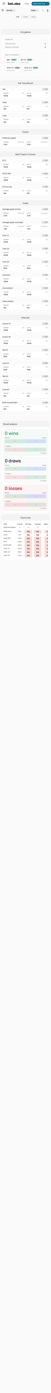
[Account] (48, 10)
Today (26, 4)
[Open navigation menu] (3, 3)
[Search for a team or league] (43, 10)
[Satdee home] (14, 4)
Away (33, 17)
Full (17, 17)
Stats (33, 10)
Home (25, 17)
